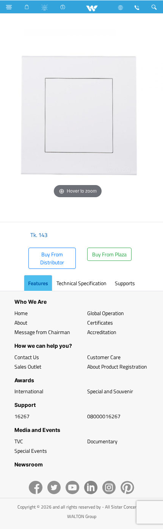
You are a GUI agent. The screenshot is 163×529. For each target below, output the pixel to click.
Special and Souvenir (110, 391)
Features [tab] (38, 283)
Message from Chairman (42, 332)
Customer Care (104, 357)
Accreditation (101, 332)
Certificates (100, 323)
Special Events (30, 451)
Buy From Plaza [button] (109, 254)
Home (21, 313)
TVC (18, 441)
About (20, 323)
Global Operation (105, 313)
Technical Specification (81, 283)
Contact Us (26, 357)
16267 (22, 416)
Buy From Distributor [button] (52, 258)
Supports (125, 283)
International (28, 391)
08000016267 (104, 416)
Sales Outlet (27, 366)
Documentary (102, 441)
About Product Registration (117, 366)
